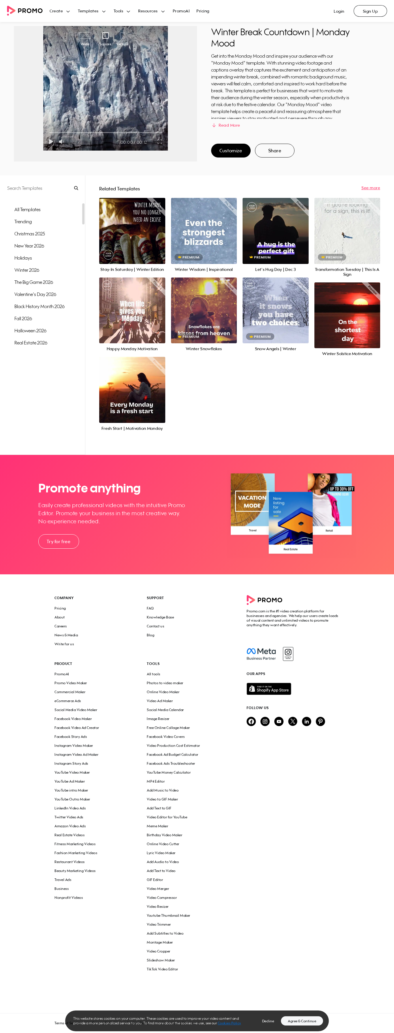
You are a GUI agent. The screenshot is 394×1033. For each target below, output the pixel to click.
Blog (150, 635)
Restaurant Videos (70, 862)
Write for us (64, 644)
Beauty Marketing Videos (75, 871)
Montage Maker (160, 942)
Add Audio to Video (163, 862)
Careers (61, 626)
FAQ (150, 608)
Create (56, 10)
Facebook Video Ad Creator (77, 727)
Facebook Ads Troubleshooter (171, 763)
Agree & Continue (302, 1021)
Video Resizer (158, 906)
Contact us (155, 626)
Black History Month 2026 (39, 306)
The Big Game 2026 (33, 282)
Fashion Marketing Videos (76, 853)
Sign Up (370, 11)
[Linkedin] (306, 722)
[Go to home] (28, 11)
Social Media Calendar (165, 710)
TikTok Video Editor (162, 969)
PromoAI (181, 10)
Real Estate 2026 (30, 343)
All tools (153, 674)
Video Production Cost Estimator (173, 745)
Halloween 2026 (30, 330)
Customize (230, 150)
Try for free (58, 541)
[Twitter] (292, 722)
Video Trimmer (159, 924)
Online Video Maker (163, 692)
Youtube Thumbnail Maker (168, 915)
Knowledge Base (160, 617)
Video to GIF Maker (162, 799)
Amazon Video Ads (70, 826)
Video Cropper (158, 951)
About (60, 617)
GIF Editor (155, 880)
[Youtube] (279, 722)
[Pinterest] (320, 722)
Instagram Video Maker (74, 745)
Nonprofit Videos (69, 897)
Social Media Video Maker (76, 710)
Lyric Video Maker (161, 853)
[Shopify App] (293, 689)
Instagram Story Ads (71, 763)
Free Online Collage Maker (168, 727)
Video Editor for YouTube (167, 817)
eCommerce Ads (68, 701)
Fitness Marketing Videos (75, 844)
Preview (132, 224)
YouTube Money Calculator (169, 772)
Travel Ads (63, 880)
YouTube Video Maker (72, 772)
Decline (268, 1021)
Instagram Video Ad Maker (76, 754)
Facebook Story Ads (71, 736)
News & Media (66, 635)
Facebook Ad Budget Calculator (172, 754)
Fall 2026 (23, 318)
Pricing (202, 10)
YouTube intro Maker (71, 790)
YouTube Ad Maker (70, 781)
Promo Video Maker (71, 683)
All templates (27, 209)
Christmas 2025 (29, 234)
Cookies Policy (229, 1023)
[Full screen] (160, 141)
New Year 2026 (29, 246)
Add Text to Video (161, 871)
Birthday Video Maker (164, 835)
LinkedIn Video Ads (70, 808)
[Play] (51, 141)
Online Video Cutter (163, 844)
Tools (118, 10)
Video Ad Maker (160, 701)
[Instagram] (288, 654)
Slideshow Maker (161, 960)
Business (62, 888)
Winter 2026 (26, 270)
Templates (88, 10)
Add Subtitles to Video (165, 933)
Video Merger (158, 888)
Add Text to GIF (159, 808)
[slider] (49, 132)
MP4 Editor (156, 781)
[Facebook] (261, 654)
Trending (23, 221)
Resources (148, 10)
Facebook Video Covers (166, 736)
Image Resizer (158, 719)
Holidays (23, 258)
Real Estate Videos (70, 835)
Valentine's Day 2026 (35, 294)
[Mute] (62, 141)
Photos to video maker (165, 683)
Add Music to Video (163, 790)
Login (339, 11)
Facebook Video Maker (73, 719)
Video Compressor (162, 897)
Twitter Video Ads (69, 817)
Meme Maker (157, 826)
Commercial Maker (70, 692)
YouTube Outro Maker (72, 799)
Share (275, 150)
